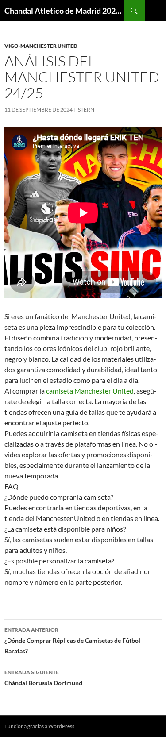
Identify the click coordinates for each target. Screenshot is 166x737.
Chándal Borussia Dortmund (43, 678)
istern (85, 109)
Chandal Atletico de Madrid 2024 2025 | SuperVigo (64, 10)
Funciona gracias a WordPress (39, 726)
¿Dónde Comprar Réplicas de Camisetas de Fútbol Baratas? (72, 640)
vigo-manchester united (40, 45)
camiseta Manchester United (90, 390)
